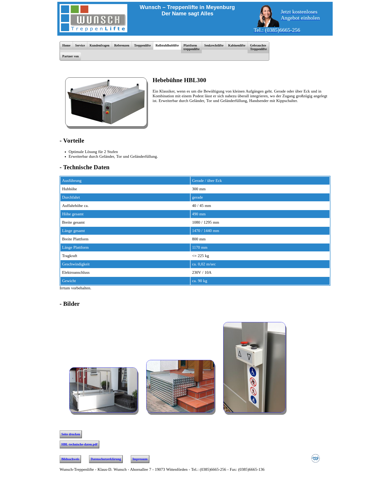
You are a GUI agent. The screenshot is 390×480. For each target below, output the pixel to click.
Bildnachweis (70, 459)
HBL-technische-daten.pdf (79, 444)
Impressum (140, 459)
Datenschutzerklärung (106, 459)
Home (66, 45)
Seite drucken (70, 434)
